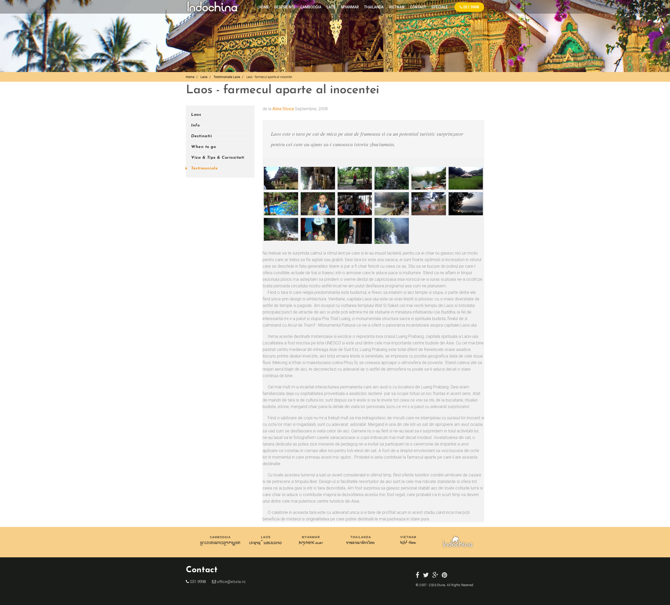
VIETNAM (397, 7)
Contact (418, 7)
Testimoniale (204, 168)
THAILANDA (374, 7)
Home (264, 7)
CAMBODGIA (310, 7)
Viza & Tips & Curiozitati (217, 158)
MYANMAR (350, 7)
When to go (203, 147)
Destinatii (201, 136)
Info (195, 125)
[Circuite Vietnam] (407, 546)
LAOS (331, 7)
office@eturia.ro (230, 581)
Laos (204, 77)
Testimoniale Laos (227, 77)
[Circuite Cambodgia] (220, 546)
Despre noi (284, 7)
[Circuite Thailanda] (360, 546)
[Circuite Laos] (265, 546)
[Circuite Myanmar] (310, 546)
